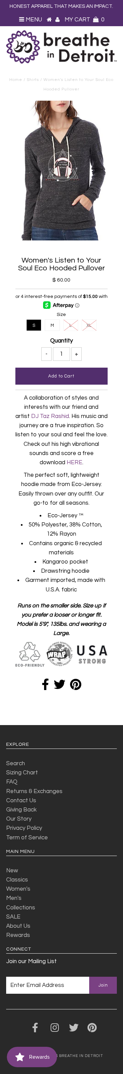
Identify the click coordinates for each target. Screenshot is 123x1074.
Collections (20, 908)
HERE (74, 462)
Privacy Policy (24, 828)
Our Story (18, 819)
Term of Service (27, 838)
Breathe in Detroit (81, 1056)
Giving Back (21, 810)
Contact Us (21, 801)
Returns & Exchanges (34, 791)
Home (15, 80)
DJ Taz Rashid (50, 416)
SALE (13, 917)
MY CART (84, 20)
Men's (14, 898)
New (12, 871)
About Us (18, 926)
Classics (17, 880)
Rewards (18, 935)
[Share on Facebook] (45, 687)
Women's (18, 889)
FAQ (11, 782)
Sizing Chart (22, 773)
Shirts (33, 80)
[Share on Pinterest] (75, 687)
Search (15, 763)
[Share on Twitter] (59, 687)
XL (89, 325)
